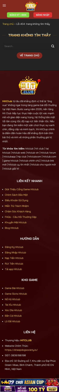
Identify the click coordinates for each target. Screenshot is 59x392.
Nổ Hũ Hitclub (12, 299)
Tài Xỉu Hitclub (13, 304)
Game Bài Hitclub (14, 288)
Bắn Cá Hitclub (13, 315)
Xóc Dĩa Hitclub (13, 310)
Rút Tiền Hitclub (14, 263)
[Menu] (4, 5)
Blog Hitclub (12, 227)
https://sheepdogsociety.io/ (21, 349)
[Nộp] (53, 46)
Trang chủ (8, 23)
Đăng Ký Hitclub (14, 247)
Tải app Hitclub (13, 269)
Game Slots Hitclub (16, 293)
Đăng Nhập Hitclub (15, 252)
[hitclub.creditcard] (31, 5)
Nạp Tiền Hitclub (14, 258)
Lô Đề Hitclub (12, 321)
